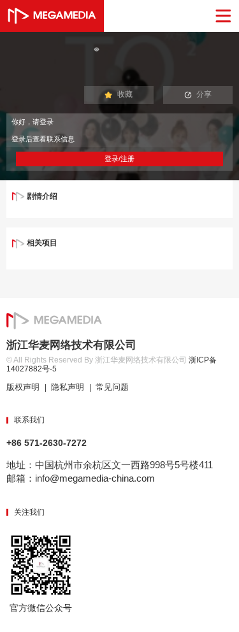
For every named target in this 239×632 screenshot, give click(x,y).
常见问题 (112, 387)
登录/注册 (119, 158)
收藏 (125, 94)
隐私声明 (67, 387)
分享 (204, 94)
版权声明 (23, 387)
